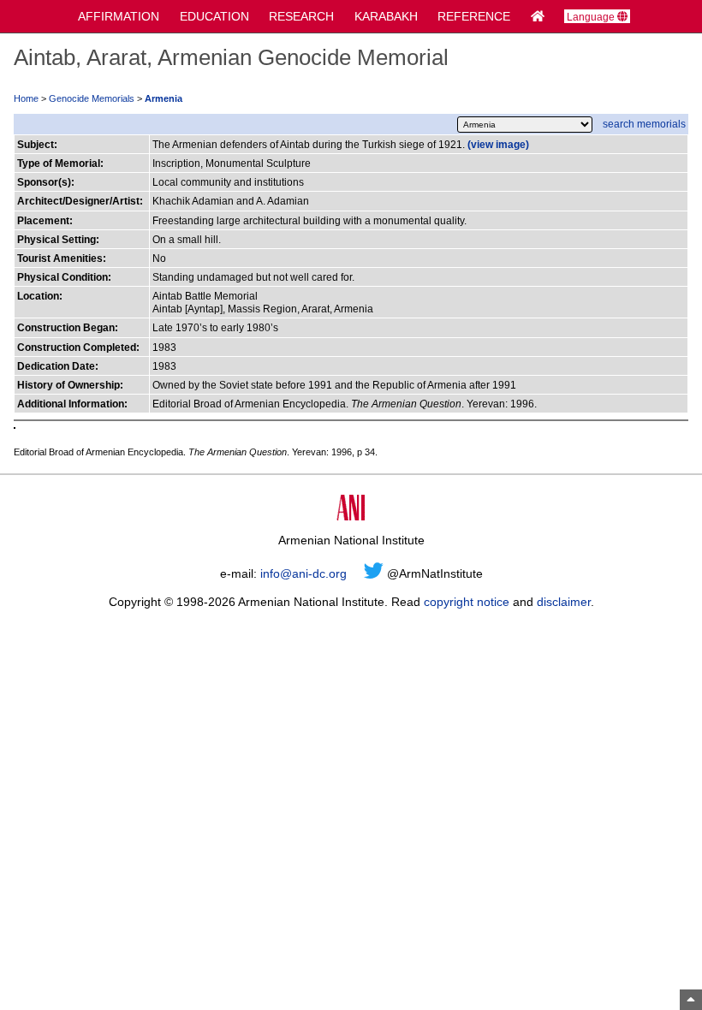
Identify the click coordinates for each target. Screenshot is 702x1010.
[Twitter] (374, 573)
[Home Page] (537, 16)
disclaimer (564, 602)
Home (26, 98)
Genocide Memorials (91, 98)
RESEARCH (301, 16)
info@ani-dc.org (303, 573)
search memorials (644, 123)
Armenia (163, 98)
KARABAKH (386, 16)
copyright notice (466, 602)
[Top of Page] (691, 999)
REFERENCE (473, 16)
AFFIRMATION (118, 16)
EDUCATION (214, 16)
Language (592, 16)
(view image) (498, 144)
